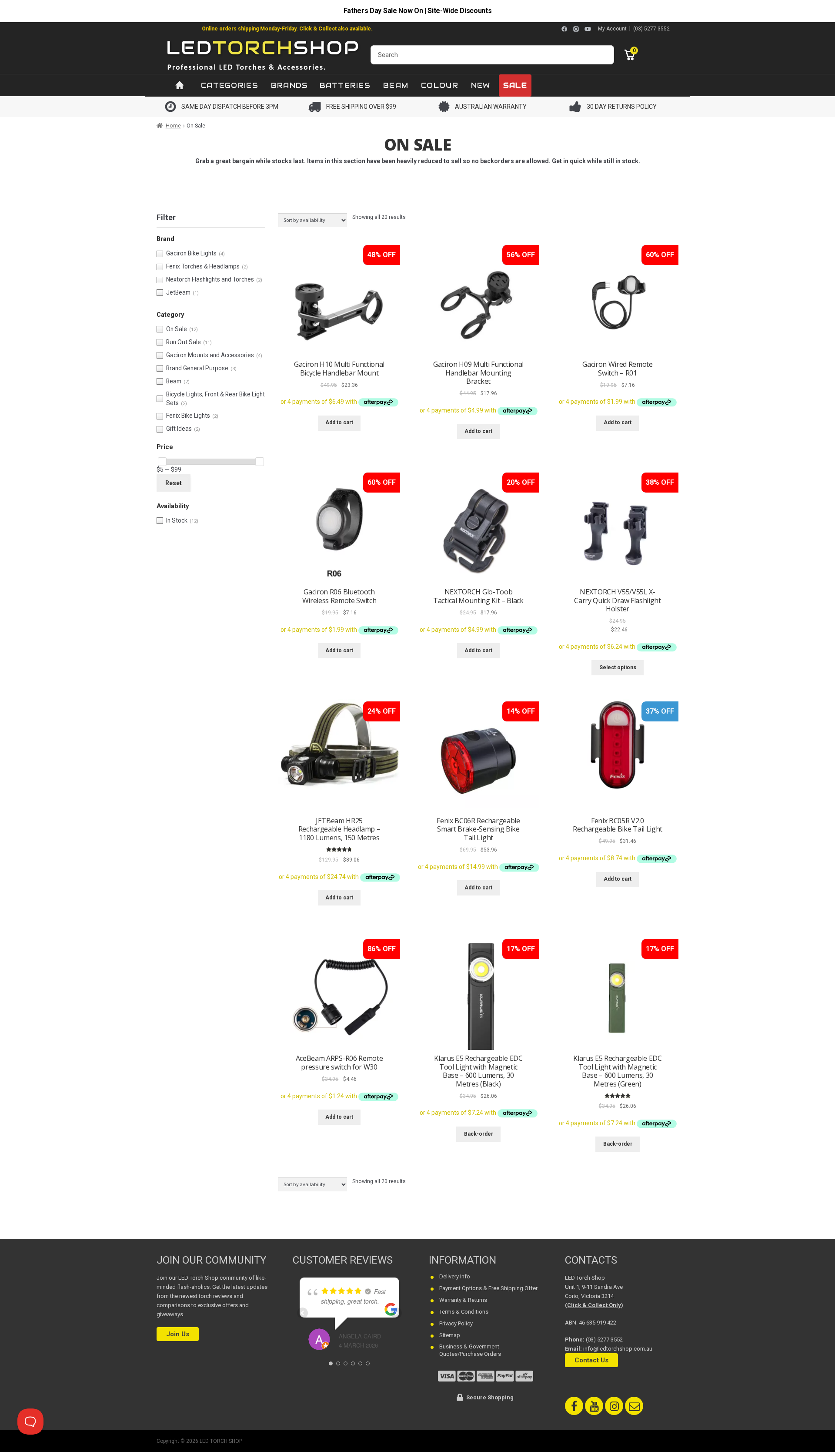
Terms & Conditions (463, 1311)
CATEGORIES (229, 85)
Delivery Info (454, 1276)
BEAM (395, 85)
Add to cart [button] (339, 422)
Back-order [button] (478, 1134)
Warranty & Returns (463, 1300)
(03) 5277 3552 (651, 29)
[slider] (162, 461)
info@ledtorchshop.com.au (617, 1348)
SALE (515, 85)
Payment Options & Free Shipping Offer (488, 1288)
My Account (612, 29)
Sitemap (449, 1335)
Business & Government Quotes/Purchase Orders (470, 1350)
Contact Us (591, 1360)
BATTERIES (345, 85)
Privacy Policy (456, 1323)
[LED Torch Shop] (263, 55)
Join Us (177, 1334)
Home (173, 126)
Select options (617, 667)
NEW (481, 85)
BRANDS (289, 85)
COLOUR (439, 85)
